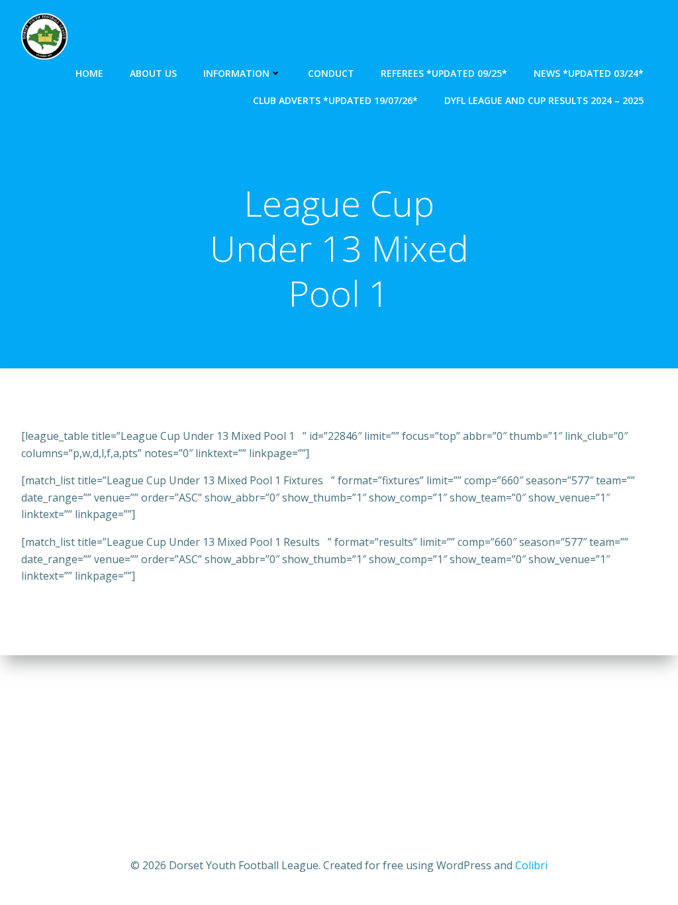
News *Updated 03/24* (589, 73)
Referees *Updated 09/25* (444, 73)
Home (89, 73)
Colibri (531, 865)
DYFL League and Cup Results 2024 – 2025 (544, 100)
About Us (153, 73)
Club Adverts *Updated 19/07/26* (335, 100)
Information (236, 73)
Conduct (331, 73)
